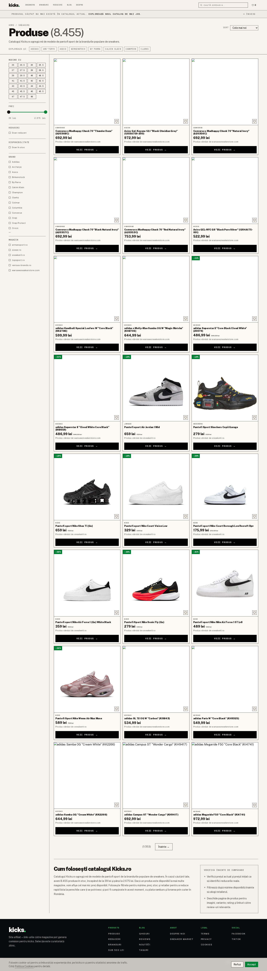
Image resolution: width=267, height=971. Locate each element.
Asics (63, 49)
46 (32, 91)
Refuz (237, 964)
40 (32, 75)
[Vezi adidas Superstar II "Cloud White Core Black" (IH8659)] (87, 388)
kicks (14, 5)
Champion (131, 49)
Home (11, 25)
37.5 (22, 70)
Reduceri (57, 5)
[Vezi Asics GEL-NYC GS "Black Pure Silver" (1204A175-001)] (225, 190)
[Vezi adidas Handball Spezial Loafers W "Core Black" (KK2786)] (87, 289)
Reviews (144, 939)
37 (13, 70)
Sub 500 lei (116, 950)
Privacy (206, 939)
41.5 (22, 81)
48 (32, 96)
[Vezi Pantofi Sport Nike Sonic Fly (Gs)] (156, 583)
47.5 (22, 96)
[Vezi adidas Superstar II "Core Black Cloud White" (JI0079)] (225, 289)
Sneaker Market (181, 939)
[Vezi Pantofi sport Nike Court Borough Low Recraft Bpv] (225, 487)
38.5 (41, 70)
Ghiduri (144, 933)
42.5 (41, 81)
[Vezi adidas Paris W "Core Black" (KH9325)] (225, 679)
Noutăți (144, 944)
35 (13, 65)
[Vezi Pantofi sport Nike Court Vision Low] (156, 487)
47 (13, 96)
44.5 (41, 86)
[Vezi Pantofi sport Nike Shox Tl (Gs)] (87, 487)
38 (32, 70)
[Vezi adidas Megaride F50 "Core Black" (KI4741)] (225, 775)
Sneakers (30, 5)
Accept (251, 964)
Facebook (239, 933)
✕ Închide (249, 14)
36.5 (41, 65)
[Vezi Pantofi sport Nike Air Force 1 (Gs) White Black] (87, 583)
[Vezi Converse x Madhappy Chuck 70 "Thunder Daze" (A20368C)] (87, 92)
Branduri (44, 5)
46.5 (41, 91)
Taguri (144, 950)
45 (13, 91)
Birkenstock (78, 49)
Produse (114, 933)
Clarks (145, 49)
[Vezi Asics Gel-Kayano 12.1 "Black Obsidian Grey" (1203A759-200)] (156, 92)
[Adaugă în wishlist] (116, 121)
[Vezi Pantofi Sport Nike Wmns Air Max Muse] (87, 679)
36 (32, 65)
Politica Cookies (24, 966)
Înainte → (163, 846)
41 (13, 81)
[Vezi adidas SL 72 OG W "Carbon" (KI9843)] (156, 679)
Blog (69, 5)
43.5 (22, 86)
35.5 (22, 65)
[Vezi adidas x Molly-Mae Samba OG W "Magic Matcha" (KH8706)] (156, 289)
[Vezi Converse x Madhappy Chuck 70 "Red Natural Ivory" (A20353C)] (156, 190)
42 (32, 81)
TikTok (236, 939)
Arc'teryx (49, 49)
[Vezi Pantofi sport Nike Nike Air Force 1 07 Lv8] (225, 583)
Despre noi (177, 933)
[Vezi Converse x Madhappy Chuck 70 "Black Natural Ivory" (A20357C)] (87, 190)
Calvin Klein (113, 49)
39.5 (22, 75)
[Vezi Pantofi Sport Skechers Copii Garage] (225, 388)
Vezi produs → (87, 149)
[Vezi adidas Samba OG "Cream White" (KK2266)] (87, 775)
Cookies (206, 944)
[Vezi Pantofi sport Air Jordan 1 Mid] (156, 388)
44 (32, 86)
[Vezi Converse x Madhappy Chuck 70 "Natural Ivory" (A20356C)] (225, 92)
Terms (205, 933)
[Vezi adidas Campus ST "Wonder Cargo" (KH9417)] (156, 775)
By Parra (95, 49)
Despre (79, 5)
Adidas (35, 49)
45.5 (22, 91)
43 (13, 86)
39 (13, 75)
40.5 (41, 75)
